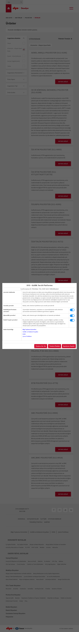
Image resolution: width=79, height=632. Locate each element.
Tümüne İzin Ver (40, 346)
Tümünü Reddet (54, 346)
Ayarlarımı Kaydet (69, 346)
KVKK (24, 334)
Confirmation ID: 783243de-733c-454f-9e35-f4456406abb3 (40, 289)
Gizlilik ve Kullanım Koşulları (30, 332)
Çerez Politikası (27, 336)
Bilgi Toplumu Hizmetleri (29, 329)
